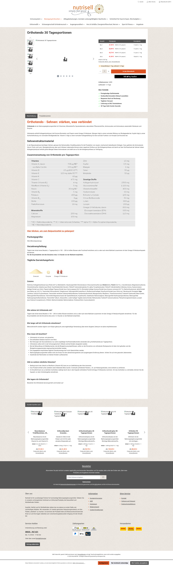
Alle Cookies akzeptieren (139, 563)
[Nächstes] (93, 59)
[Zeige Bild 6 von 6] (72, 76)
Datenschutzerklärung (128, 504)
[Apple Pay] (81, 534)
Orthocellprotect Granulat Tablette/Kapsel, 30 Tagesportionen (63, 432)
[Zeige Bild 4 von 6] (66, 76)
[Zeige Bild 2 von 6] (61, 76)
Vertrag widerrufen (32, 544)
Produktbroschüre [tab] (45, 116)
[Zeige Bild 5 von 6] (69, 76)
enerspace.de (101, 556)
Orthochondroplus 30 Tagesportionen (86, 432)
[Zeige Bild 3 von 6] (64, 76)
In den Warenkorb (128, 71)
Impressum (93, 504)
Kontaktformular (41, 538)
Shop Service (125, 494)
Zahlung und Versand (128, 501)
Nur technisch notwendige (119, 563)
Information (93, 494)
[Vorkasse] (85, 529)
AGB (95, 484)
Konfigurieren (103, 563)
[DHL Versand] (123, 529)
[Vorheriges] (37, 59)
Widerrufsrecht (94, 507)
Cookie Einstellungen (96, 510)
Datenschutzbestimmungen (68, 484)
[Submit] (103, 477)
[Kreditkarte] (88, 534)
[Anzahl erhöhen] (108, 71)
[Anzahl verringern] (100, 71)
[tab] (31, 116)
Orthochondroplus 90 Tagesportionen (109, 432)
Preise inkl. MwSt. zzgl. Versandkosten (109, 61)
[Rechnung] (94, 529)
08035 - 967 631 (31, 532)
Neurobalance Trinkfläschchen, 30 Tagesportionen (40, 432)
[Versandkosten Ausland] (138, 529)
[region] (61, 58)
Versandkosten (81, 554)
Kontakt (123, 498)
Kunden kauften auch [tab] (34, 405)
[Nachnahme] (76, 529)
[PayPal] (75, 534)
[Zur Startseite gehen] (86, 10)
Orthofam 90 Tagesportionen (133, 432)
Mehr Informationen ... (79, 563)
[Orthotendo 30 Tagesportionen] (65, 58)
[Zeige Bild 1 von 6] (58, 76)
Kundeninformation (96, 498)
